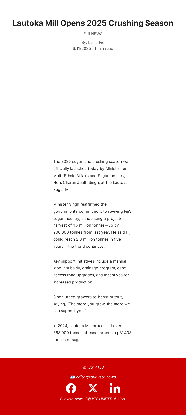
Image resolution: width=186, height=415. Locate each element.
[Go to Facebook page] (73, 388)
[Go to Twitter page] (95, 388)
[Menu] (175, 7)
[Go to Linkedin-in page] (115, 388)
